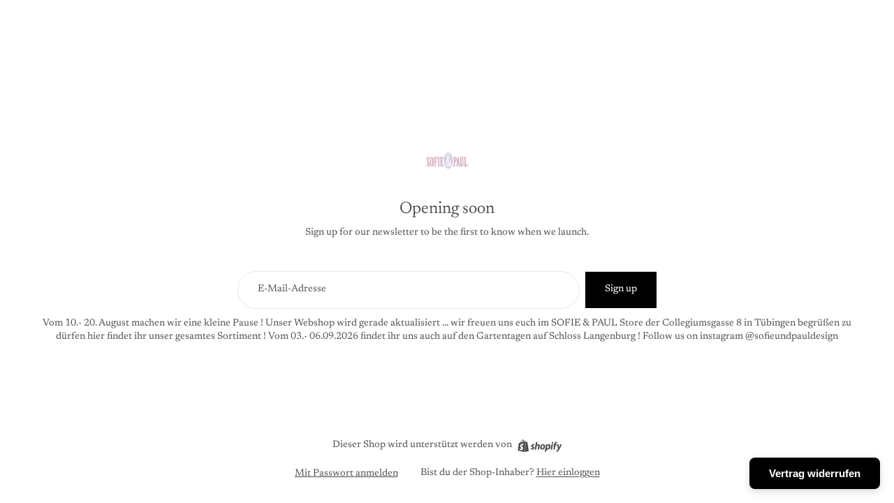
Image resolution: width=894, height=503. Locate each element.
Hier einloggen (568, 473)
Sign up (621, 289)
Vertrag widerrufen (814, 473)
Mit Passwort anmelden (346, 474)
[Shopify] (540, 445)
